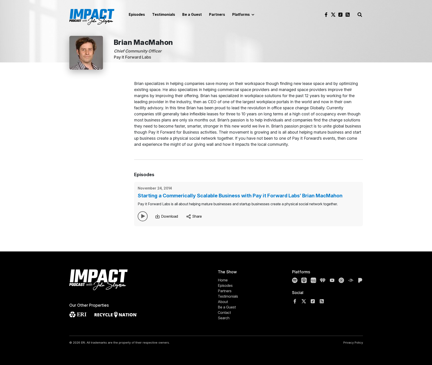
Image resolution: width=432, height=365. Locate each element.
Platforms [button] (241, 14)
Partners (217, 14)
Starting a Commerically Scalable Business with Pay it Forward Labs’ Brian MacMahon (240, 195)
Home (223, 280)
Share (196, 216)
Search (224, 318)
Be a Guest (192, 14)
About (223, 301)
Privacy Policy (353, 342)
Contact (224, 312)
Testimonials (163, 14)
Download (169, 216)
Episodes (137, 14)
